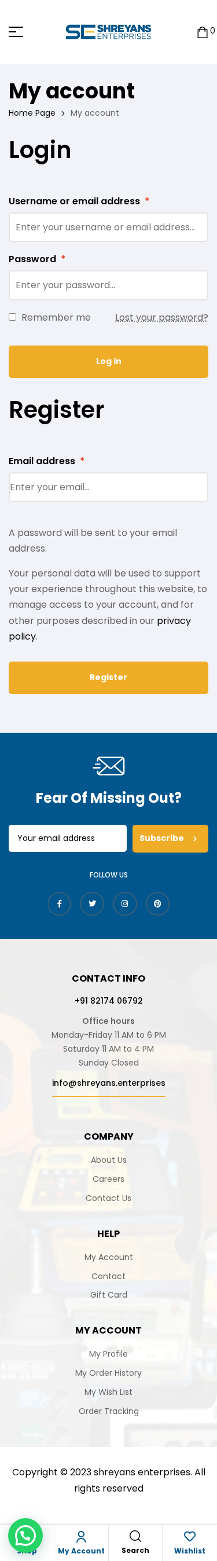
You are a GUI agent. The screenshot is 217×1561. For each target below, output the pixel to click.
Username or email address (79, 201)
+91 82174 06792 (109, 1001)
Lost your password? (161, 317)
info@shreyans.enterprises (108, 1083)
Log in (109, 361)
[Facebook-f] (59, 904)
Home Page (32, 113)
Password (37, 259)
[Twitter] (92, 904)
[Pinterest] (158, 904)
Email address (46, 461)
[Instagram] (125, 904)
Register (108, 677)
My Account (81, 1551)
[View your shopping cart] (202, 31)
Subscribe (162, 838)
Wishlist (189, 1551)
